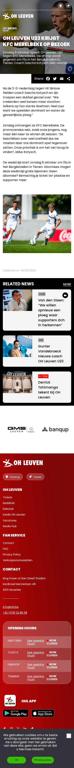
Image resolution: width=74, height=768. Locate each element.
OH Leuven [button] (12, 490)
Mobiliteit (9, 503)
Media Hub (10, 526)
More (67, 284)
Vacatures (10, 520)
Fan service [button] (14, 535)
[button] (65, 16)
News (12, 28)
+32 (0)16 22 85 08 (15, 613)
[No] (68, 735)
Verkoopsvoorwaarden (17, 560)
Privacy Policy (12, 554)
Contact (8, 543)
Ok (16, 760)
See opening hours (35, 642)
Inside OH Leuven (14, 514)
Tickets (7, 497)
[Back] (5, 28)
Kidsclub (8, 509)
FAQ (5, 549)
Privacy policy (42, 760)
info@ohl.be (11, 607)
